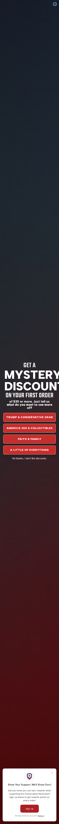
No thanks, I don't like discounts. (29, 458)
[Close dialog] (54, 4)
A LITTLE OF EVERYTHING (29, 449)
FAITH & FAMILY (29, 439)
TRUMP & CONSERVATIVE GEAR (29, 417)
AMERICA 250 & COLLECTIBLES (30, 428)
